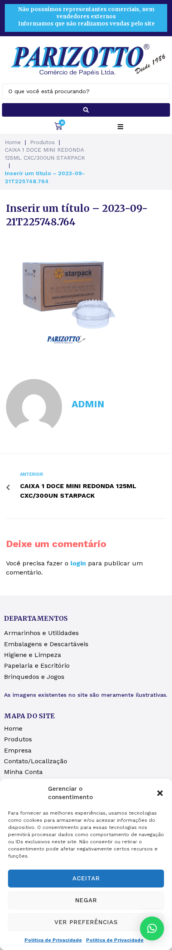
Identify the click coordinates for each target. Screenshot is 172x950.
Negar (86, 900)
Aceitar (86, 878)
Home (13, 142)
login (78, 563)
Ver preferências (86, 922)
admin (88, 404)
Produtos (42, 142)
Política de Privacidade (53, 940)
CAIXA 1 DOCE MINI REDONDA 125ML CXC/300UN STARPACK (45, 154)
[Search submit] (86, 110)
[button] (160, 793)
